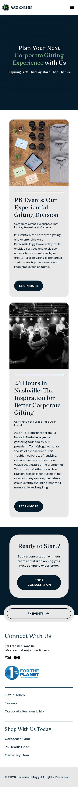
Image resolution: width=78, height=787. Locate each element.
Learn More (28, 286)
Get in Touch (15, 695)
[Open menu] (72, 7)
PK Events (36, 614)
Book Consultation (39, 582)
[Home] (17, 7)
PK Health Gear (17, 747)
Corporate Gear (17, 739)
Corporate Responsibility (24, 711)
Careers (11, 703)
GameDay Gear (17, 755)
